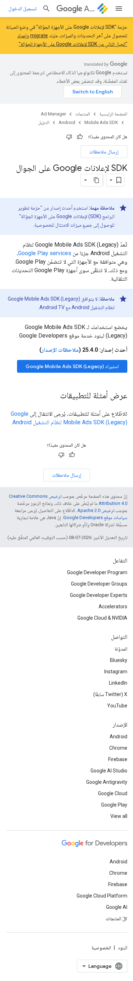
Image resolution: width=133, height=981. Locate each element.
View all (118, 816)
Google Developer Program (97, 572)
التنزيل (43, 122)
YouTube (117, 705)
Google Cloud (112, 793)
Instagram (115, 671)
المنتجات (82, 114)
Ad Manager (89, 9)
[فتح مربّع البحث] (46, 8)
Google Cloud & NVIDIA (102, 618)
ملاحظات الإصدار (60, 349)
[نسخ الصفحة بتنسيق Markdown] (96, 180)
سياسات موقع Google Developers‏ (95, 517)
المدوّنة (121, 649)
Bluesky (118, 660)
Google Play (114, 805)
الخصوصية (101, 947)
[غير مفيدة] (69, 136)
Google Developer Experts (98, 595)
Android (67, 122)
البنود (122, 947)
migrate (39, 35)
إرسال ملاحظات (103, 152)
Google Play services (44, 253)
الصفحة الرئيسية (113, 114)
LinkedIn (118, 683)
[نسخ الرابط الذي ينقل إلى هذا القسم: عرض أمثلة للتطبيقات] (53, 396)
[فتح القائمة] (119, 8)
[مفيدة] (79, 136)
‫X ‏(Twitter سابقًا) (110, 694)
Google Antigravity (106, 782)
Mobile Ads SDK (101, 122)
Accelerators (113, 606)
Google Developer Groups (99, 584)
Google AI (116, 907)
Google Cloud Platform (102, 896)
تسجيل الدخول (23, 8)
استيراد (72, 366)
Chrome (118, 748)
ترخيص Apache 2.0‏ (95, 510)
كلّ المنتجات (116, 918)
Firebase (117, 759)
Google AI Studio (108, 771)
